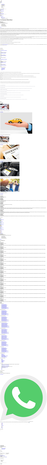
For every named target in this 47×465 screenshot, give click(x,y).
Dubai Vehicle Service (4, 341)
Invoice (2, 460)
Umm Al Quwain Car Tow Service (5, 339)
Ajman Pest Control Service (4, 326)
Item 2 (2, 6)
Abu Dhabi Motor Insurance (4, 311)
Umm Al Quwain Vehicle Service (5, 345)
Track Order (3, 5)
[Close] (0, 430)
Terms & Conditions (4, 356)
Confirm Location (2, 445)
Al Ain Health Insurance (4, 305)
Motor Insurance (3, 17)
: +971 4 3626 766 (7, 364)
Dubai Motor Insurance (4, 310)
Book (0, 239)
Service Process (3, 68)
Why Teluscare (3, 69)
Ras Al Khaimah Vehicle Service (5, 344)
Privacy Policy (3, 354)
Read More (1, 144)
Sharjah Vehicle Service (4, 343)
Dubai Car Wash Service (4, 329)
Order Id (2, 461)
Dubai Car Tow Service (4, 335)
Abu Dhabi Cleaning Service (4, 317)
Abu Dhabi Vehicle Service (4, 342)
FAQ (2, 359)
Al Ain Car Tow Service (4, 336)
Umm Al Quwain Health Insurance (5, 308)
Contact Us (3, 360)
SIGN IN (1, 456)
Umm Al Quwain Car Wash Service (5, 333)
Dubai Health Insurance (4, 304)
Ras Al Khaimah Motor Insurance (5, 313)
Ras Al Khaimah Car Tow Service (5, 338)
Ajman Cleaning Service (4, 320)
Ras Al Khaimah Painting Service (5, 350)
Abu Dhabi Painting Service (4, 348)
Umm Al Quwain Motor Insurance (5, 314)
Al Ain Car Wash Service (4, 330)
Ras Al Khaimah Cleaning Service (5, 319)
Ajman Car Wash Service (4, 332)
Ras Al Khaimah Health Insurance (5, 307)
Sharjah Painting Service (4, 349)
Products (2, 361)
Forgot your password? (2, 455)
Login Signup (3, 4)
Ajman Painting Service (4, 351)
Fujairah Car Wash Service (4, 331)
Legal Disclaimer (3, 355)
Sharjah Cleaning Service (4, 318)
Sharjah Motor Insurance (4, 312)
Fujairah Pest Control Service (4, 325)
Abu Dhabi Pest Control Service (5, 323)
